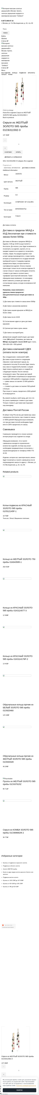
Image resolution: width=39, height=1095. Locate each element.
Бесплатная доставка (8, 904)
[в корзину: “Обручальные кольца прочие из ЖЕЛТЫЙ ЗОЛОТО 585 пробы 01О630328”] (5, 775)
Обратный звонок (8, 1001)
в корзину (8, 152)
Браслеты (4, 975)
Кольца (3, 968)
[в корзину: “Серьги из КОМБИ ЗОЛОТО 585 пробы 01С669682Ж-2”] (5, 845)
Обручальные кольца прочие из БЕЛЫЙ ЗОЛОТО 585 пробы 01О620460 (18, 707)
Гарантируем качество (8, 901)
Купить (18, 152)
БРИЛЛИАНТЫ (20, 209)
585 (16, 188)
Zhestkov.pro (29, 1025)
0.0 (16, 195)
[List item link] (19, 875)
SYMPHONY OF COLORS (24, 202)
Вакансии (4, 951)
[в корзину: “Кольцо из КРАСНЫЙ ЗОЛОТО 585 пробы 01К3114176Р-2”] (5, 672)
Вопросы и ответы (7, 914)
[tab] (12, 168)
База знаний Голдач (7, 917)
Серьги (17, 216)
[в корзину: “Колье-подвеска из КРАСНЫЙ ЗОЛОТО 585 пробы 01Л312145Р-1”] (5, 526)
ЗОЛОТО (18, 174)
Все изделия (11, 112)
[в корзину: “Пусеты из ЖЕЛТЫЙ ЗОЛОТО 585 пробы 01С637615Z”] (5, 797)
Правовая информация (8, 954)
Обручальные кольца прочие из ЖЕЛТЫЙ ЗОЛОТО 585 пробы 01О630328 (18, 759)
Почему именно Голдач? (9, 938)
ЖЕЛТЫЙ (18, 181)
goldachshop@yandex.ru (10, 991)
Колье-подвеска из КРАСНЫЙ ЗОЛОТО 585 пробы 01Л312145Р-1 (17, 508)
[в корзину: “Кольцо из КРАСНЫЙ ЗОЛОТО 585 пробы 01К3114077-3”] (5, 623)
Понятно (19, 1090)
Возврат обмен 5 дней (8, 907)
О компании (5, 941)
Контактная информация (9, 945)
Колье (3, 981)
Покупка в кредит (6, 911)
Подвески (4, 971)
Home (5, 112)
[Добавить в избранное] (5, 522)
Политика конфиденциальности (11, 958)
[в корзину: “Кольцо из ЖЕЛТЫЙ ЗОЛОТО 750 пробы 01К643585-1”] (5, 575)
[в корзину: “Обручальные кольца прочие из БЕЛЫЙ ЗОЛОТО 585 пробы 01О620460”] (5, 723)
